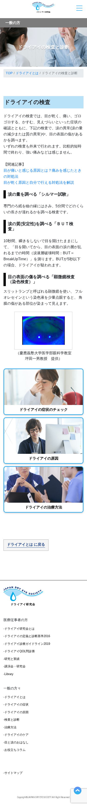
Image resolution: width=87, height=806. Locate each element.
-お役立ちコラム (14, 750)
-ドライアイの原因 (16, 712)
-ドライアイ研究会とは (19, 628)
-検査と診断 (11, 719)
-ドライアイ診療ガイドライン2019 (26, 643)
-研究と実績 (11, 659)
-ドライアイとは (14, 697)
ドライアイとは (27, 73)
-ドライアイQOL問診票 (19, 651)
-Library (8, 674)
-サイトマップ (13, 773)
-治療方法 (9, 727)
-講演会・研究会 (14, 666)
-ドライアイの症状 (16, 704)
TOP (9, 73)
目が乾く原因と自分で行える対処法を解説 (38, 182)
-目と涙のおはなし (16, 742)
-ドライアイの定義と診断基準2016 (26, 636)
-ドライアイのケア (16, 734)
